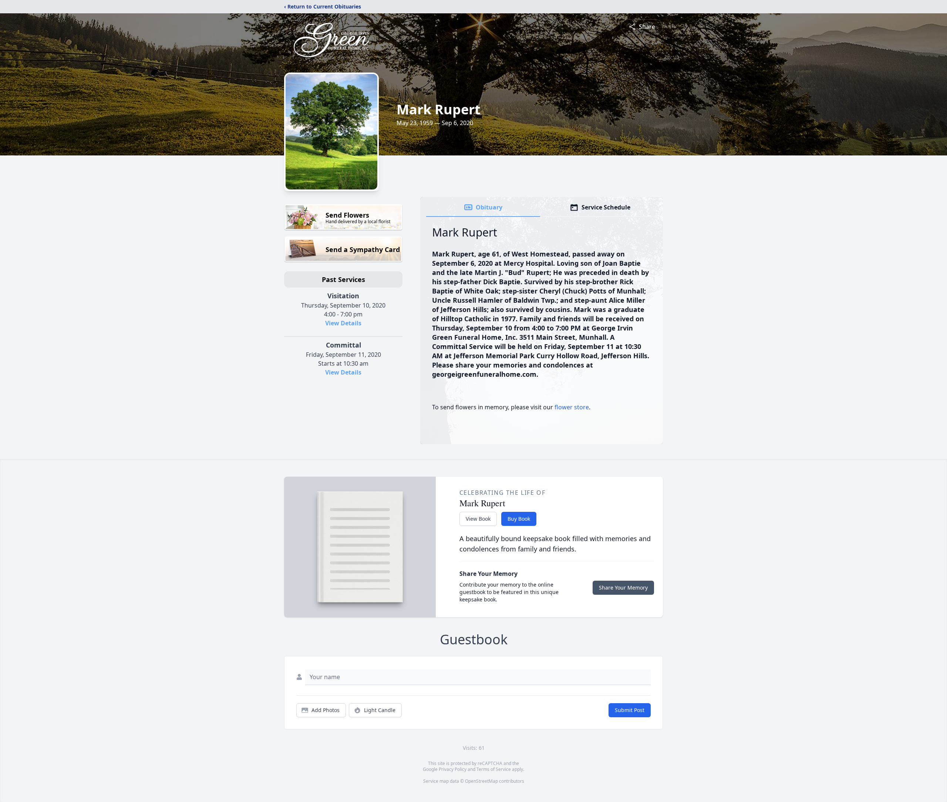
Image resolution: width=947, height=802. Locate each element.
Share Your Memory (623, 587)
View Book (478, 518)
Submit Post (629, 710)
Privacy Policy (452, 769)
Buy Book (519, 518)
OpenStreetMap (481, 781)
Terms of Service (493, 769)
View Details (343, 323)
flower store (572, 407)
